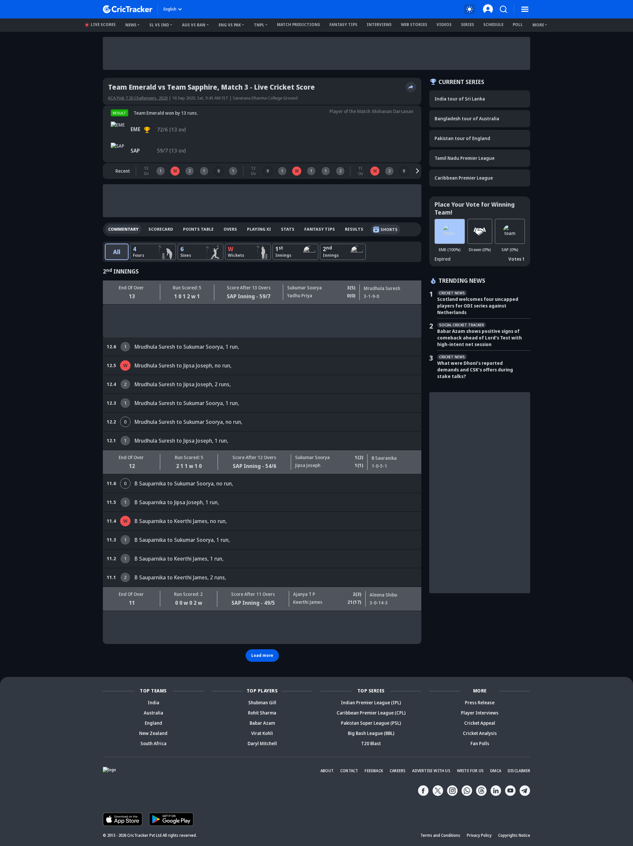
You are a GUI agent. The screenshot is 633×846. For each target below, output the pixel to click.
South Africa (153, 743)
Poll (518, 24)
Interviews (379, 24)
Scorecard (160, 229)
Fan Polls (479, 743)
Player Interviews (479, 713)
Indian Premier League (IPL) (371, 702)
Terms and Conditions (440, 835)
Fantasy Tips (343, 24)
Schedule (493, 24)
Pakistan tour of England (462, 138)
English (170, 9)
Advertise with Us (431, 770)
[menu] (525, 9)
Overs (230, 229)
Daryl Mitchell (262, 743)
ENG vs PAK (230, 25)
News (130, 25)
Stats (287, 229)
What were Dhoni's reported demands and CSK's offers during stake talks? (475, 369)
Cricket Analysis (480, 733)
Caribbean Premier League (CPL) (371, 713)
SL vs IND (159, 25)
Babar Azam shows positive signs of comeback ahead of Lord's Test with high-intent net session (479, 337)
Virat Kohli (262, 733)
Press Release (480, 702)
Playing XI (259, 229)
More (538, 25)
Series (467, 24)
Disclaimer (519, 770)
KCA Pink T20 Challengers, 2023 (138, 98)
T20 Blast (371, 743)
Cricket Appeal (479, 723)
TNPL (259, 25)
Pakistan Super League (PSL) (371, 723)
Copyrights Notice (514, 835)
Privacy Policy (479, 835)
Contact (349, 770)
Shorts (389, 229)
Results (354, 229)
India (153, 702)
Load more (262, 655)
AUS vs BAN (193, 25)
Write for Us (470, 770)
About (327, 770)
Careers (398, 770)
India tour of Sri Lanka (460, 99)
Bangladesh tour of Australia (467, 118)
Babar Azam (262, 723)
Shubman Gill (262, 702)
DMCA (495, 770)
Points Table (198, 229)
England (153, 723)
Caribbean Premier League (464, 178)
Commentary (123, 229)
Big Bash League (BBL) (371, 733)
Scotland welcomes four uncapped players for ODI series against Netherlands (477, 305)
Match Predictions (298, 24)
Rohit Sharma (262, 713)
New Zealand (153, 733)
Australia (153, 713)
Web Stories (414, 24)
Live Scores (103, 24)
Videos (444, 24)
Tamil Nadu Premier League (465, 158)
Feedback (374, 770)
